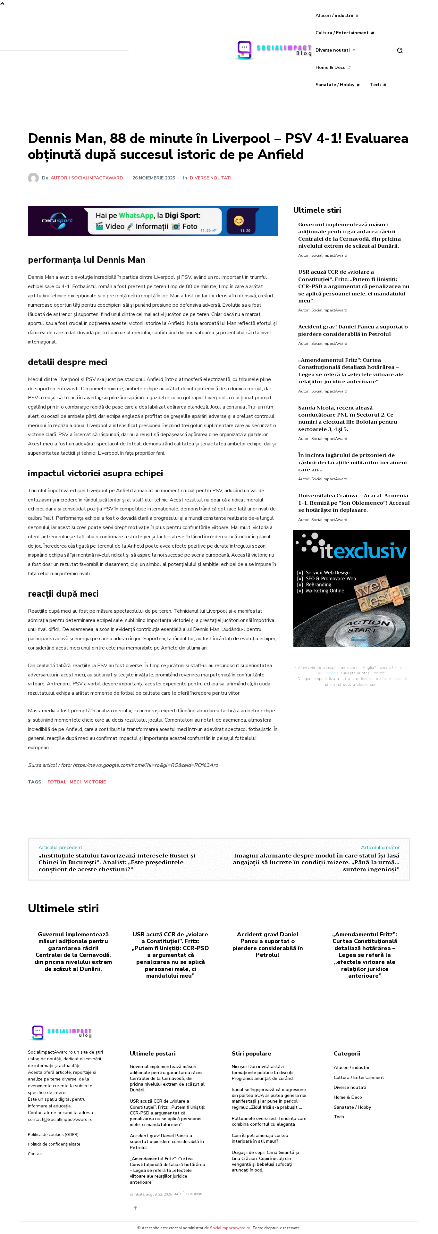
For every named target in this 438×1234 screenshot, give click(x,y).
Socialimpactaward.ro (230, 1227)
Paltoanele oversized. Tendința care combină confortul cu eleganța (269, 1121)
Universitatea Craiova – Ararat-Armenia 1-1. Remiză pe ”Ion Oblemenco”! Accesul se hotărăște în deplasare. (354, 503)
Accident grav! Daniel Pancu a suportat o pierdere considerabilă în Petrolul (353, 330)
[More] (403, 177)
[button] (399, 50)
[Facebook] (344, 177)
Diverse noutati (211, 178)
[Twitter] (358, 177)
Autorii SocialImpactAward (87, 178)
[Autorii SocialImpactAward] (35, 178)
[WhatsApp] (388, 177)
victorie (95, 782)
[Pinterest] (373, 177)
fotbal (56, 782)
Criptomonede (395, 678)
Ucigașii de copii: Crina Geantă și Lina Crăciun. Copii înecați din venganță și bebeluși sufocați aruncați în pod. (265, 1161)
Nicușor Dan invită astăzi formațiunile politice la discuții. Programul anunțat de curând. (263, 1072)
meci (75, 782)
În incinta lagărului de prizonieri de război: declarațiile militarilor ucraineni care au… (352, 462)
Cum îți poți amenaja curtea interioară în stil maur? (260, 1138)
